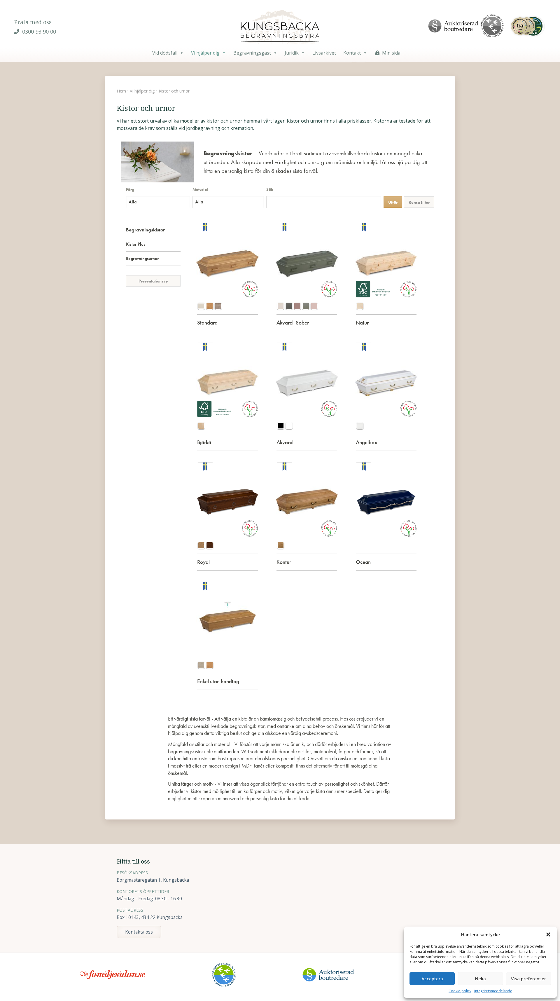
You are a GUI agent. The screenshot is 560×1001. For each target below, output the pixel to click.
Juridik (292, 53)
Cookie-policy (460, 990)
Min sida (391, 53)
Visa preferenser (528, 978)
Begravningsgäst (252, 53)
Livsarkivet (324, 53)
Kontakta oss (139, 932)
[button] (548, 934)
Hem (121, 91)
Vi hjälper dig (205, 53)
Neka (480, 978)
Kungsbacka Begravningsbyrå (280, 27)
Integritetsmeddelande (493, 990)
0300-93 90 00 (38, 31)
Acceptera (432, 978)
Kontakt (352, 53)
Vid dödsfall (164, 53)
